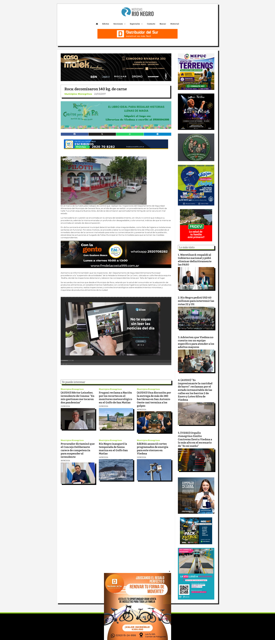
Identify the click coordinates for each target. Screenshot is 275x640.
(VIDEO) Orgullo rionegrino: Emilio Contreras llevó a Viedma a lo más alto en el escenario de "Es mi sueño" (195, 439)
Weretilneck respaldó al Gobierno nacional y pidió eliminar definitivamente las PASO (195, 259)
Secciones (118, 24)
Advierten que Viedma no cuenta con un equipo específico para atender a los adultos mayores (196, 342)
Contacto (151, 24)
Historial (174, 24)
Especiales (135, 24)
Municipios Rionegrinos (78, 94)
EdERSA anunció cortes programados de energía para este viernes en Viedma (152, 448)
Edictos (105, 24)
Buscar (163, 24)
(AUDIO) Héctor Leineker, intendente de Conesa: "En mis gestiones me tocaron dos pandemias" (77, 397)
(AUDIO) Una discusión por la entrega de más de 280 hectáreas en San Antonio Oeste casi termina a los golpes (154, 399)
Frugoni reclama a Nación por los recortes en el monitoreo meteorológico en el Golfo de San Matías (115, 397)
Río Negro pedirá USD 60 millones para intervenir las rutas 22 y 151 (196, 301)
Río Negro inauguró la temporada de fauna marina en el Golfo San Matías (113, 448)
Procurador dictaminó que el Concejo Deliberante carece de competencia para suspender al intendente (78, 450)
